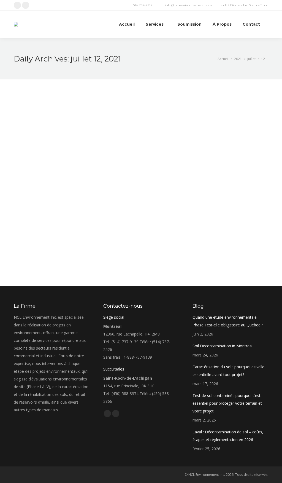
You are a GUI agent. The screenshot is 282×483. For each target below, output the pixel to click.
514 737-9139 (143, 5)
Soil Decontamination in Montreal (222, 345)
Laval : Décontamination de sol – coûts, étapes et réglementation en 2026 (227, 435)
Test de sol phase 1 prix (49, 222)
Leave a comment (107, 231)
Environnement (32, 231)
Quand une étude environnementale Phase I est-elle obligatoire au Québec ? (227, 321)
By (55, 231)
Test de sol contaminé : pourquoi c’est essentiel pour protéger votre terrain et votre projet (227, 403)
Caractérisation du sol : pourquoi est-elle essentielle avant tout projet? (228, 370)
